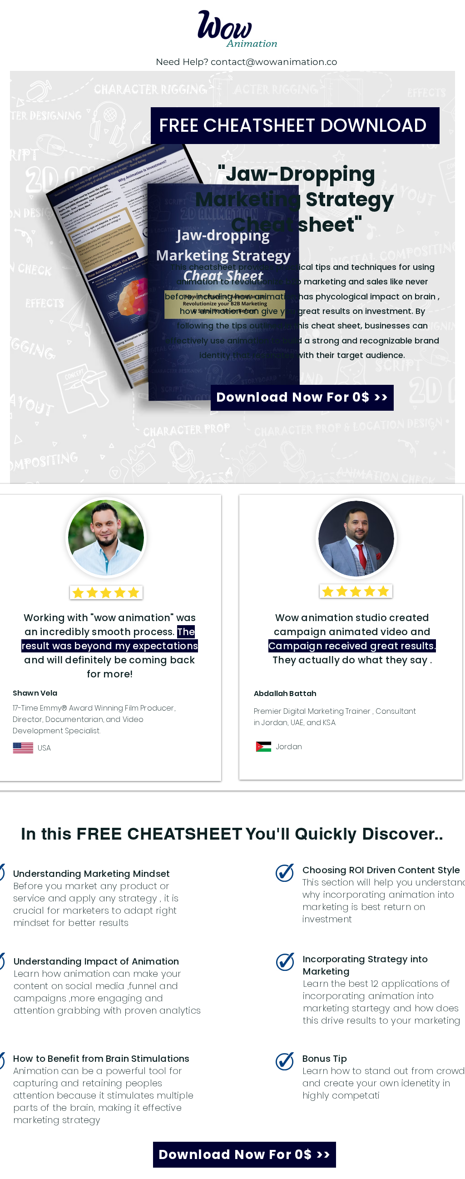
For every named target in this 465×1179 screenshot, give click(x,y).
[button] (302, 398)
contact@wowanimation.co (274, 61)
